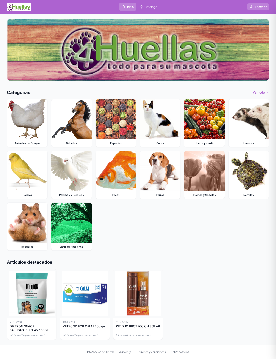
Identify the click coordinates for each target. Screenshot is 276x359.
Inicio (130, 7)
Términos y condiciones (151, 352)
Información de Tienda (100, 352)
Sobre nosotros (180, 352)
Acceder (260, 7)
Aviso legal (125, 352)
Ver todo (259, 92)
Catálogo (150, 7)
